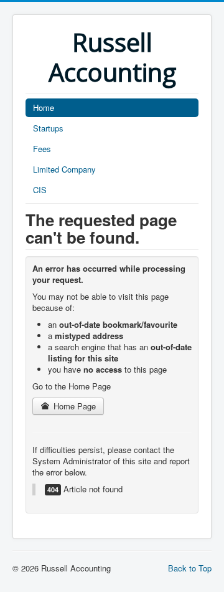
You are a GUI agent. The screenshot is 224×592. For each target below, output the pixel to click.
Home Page (73, 406)
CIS (40, 190)
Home (43, 107)
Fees (42, 149)
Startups (48, 128)
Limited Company (64, 169)
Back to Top (190, 568)
